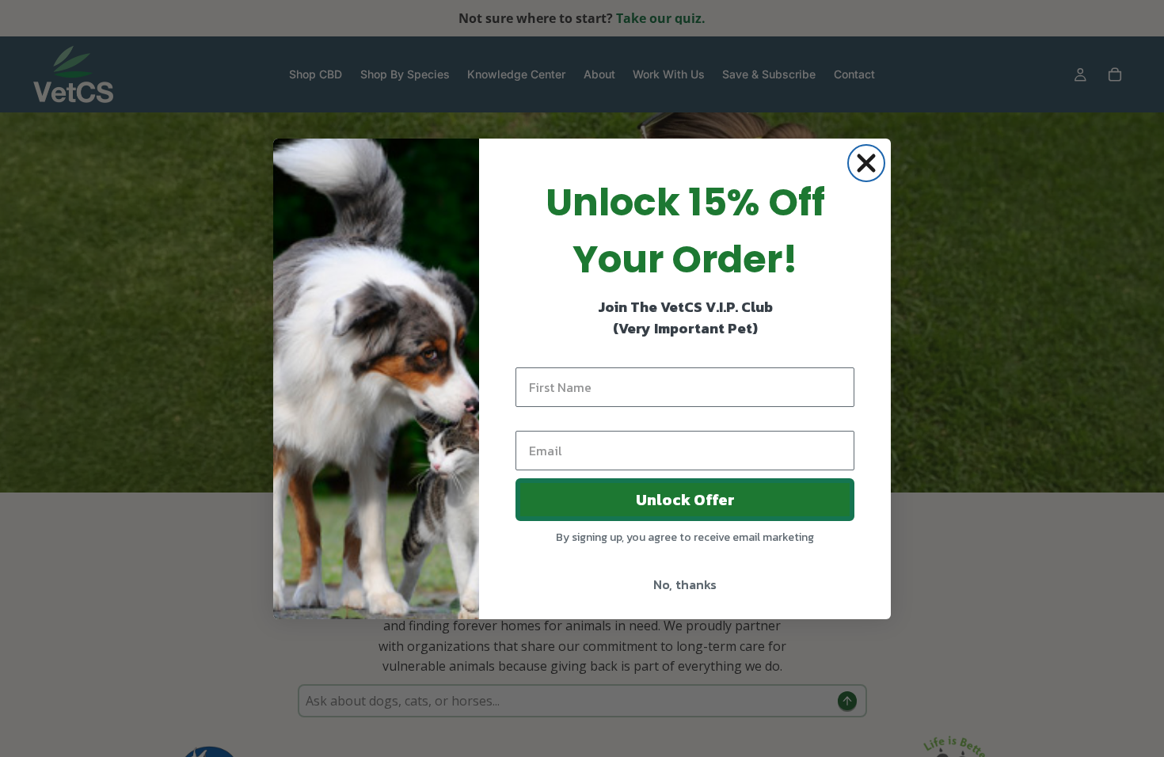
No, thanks (685, 584)
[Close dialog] (866, 163)
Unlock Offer (685, 500)
